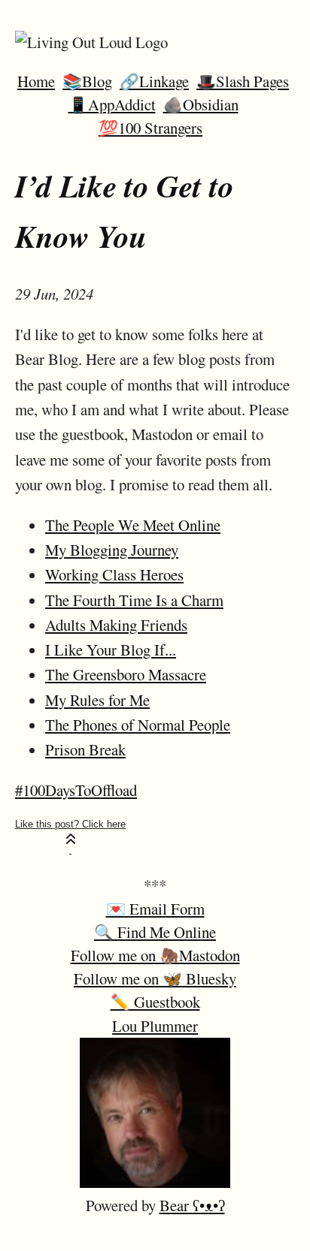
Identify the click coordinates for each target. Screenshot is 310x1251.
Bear (192, 1205)
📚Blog (87, 81)
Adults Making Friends (116, 624)
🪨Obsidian (201, 104)
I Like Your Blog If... (110, 649)
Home (36, 81)
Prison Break (85, 749)
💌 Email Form (155, 908)
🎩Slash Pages (242, 81)
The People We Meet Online (132, 524)
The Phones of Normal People (137, 724)
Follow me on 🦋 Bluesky (155, 978)
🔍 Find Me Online (155, 931)
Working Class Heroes (114, 574)
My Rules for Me (97, 699)
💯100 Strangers (150, 127)
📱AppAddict (112, 104)
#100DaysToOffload (76, 789)
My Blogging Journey (111, 549)
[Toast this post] (70, 836)
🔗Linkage (154, 81)
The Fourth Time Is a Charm (134, 599)
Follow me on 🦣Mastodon (155, 955)
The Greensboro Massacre (125, 674)
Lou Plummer (155, 1025)
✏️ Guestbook (155, 1001)
